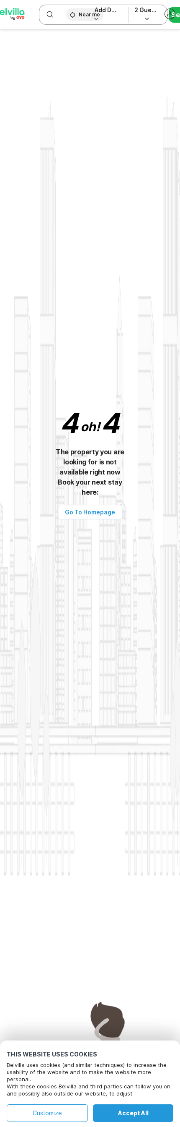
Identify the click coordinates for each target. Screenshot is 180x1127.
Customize (47, 1113)
